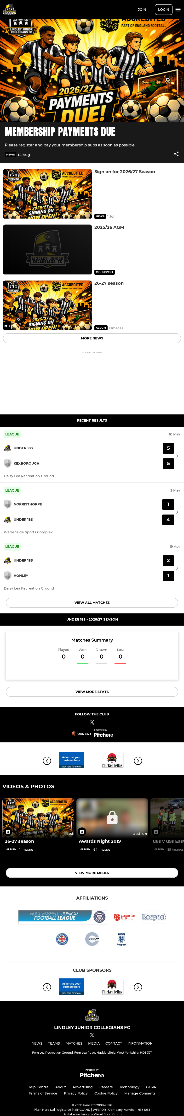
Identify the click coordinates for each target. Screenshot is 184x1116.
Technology (129, 1087)
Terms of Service (43, 1093)
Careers (106, 1087)
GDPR (151, 1087)
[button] (176, 154)
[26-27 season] (47, 305)
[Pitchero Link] (103, 736)
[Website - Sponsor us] (71, 761)
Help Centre (38, 1087)
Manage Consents (139, 1093)
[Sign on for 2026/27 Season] (47, 194)
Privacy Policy (76, 1093)
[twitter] (92, 1036)
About (60, 1087)
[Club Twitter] (92, 723)
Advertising (83, 1087)
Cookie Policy (106, 1093)
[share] (176, 154)
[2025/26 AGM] (47, 249)
